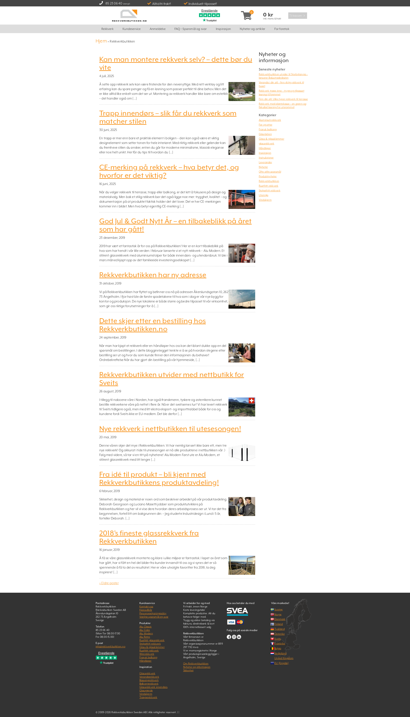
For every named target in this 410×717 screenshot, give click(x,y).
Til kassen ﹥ (297, 15)
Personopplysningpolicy (152, 613)
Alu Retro (144, 636)
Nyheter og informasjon (196, 667)
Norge (277, 614)
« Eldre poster (109, 583)
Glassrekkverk (147, 673)
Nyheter (263, 167)
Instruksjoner (266, 157)
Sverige (278, 609)
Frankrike (279, 643)
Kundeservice (132, 29)
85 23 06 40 (113, 3)
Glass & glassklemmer (271, 138)
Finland (278, 624)
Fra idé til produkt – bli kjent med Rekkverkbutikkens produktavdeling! (159, 478)
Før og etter (265, 124)
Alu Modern (146, 633)
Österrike (279, 633)
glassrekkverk (266, 143)
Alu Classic (145, 626)
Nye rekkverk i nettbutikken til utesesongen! (170, 429)
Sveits (277, 638)
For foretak (281, 29)
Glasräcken (265, 134)
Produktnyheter (268, 176)
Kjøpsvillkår (145, 609)
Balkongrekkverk (148, 683)
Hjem (101, 41)
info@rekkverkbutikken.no (110, 646)
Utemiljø (263, 195)
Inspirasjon (223, 29)
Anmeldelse (157, 29)
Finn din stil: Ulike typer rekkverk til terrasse (283, 99)
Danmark (279, 619)
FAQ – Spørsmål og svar (190, 29)
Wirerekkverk (146, 653)
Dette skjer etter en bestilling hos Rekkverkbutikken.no (152, 325)
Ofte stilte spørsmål (270, 171)
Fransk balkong (268, 129)
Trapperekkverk (148, 697)
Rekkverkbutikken (269, 181)
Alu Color (144, 630)
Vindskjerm (265, 199)
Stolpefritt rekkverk (269, 190)
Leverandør (265, 162)
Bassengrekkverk (149, 680)
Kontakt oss (146, 606)
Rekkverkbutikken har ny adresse (152, 275)
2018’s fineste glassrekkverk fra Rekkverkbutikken (149, 537)
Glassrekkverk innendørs (153, 687)
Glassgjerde (146, 690)
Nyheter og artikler (252, 29)
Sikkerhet (188, 670)
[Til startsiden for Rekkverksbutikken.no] (129, 15)
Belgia (277, 648)
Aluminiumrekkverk (270, 120)
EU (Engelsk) (281, 663)
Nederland (280, 653)
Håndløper (265, 148)
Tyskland (279, 629)
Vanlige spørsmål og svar (153, 616)
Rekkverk (107, 29)
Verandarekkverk (149, 676)
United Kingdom (283, 658)
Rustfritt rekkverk (268, 185)
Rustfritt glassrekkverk (152, 640)
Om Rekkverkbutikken (196, 663)
